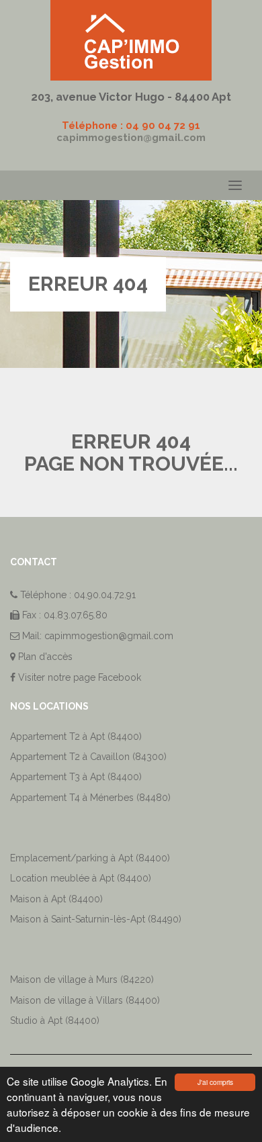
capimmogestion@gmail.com (131, 138)
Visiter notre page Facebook (78, 677)
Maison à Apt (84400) (56, 899)
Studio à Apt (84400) (54, 1020)
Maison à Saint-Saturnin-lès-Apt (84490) (95, 919)
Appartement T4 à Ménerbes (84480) (90, 797)
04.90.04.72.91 (105, 594)
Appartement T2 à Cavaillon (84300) (88, 756)
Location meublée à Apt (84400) (80, 878)
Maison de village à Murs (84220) (82, 979)
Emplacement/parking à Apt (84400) (90, 858)
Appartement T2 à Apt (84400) (76, 736)
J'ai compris (215, 1082)
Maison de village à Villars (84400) (85, 1000)
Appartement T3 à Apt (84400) (76, 776)
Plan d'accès (45, 656)
